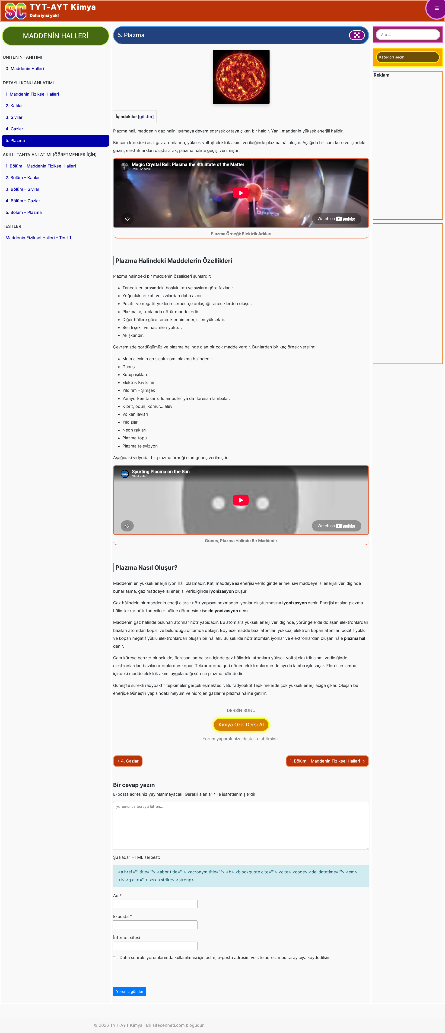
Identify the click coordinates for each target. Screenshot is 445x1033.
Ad (117, 895)
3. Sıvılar (14, 117)
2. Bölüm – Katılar (23, 177)
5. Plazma (15, 140)
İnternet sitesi (126, 937)
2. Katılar (14, 105)
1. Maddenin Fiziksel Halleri (32, 94)
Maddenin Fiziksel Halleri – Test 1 (38, 237)
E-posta (122, 916)
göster (146, 116)
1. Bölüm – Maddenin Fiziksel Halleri (41, 166)
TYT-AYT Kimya (126, 1025)
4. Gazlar (14, 128)
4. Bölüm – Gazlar (23, 200)
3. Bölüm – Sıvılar (22, 189)
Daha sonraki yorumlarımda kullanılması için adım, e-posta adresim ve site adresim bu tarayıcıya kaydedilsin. (225, 957)
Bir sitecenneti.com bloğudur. (175, 1025)
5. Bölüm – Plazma (24, 212)
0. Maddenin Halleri (25, 68)
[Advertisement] (408, 149)
